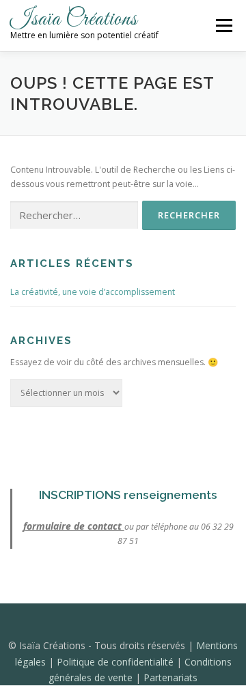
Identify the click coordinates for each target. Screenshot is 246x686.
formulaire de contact (73, 525)
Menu (223, 25)
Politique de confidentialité (116, 661)
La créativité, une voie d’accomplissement (92, 292)
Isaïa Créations (73, 19)
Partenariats (170, 677)
